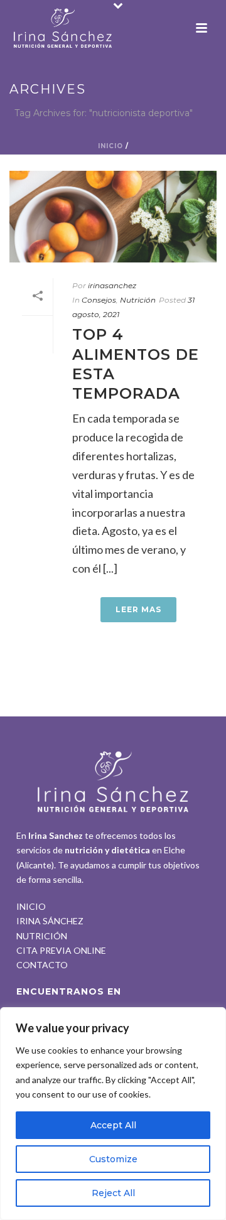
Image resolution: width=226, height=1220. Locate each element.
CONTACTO (42, 964)
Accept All (113, 1125)
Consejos (99, 300)
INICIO (31, 906)
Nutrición (138, 300)
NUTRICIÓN (41, 936)
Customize (113, 1159)
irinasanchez (112, 285)
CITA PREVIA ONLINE (61, 950)
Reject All (113, 1193)
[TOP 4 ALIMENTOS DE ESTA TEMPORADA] (113, 216)
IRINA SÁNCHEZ (49, 920)
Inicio (110, 146)
